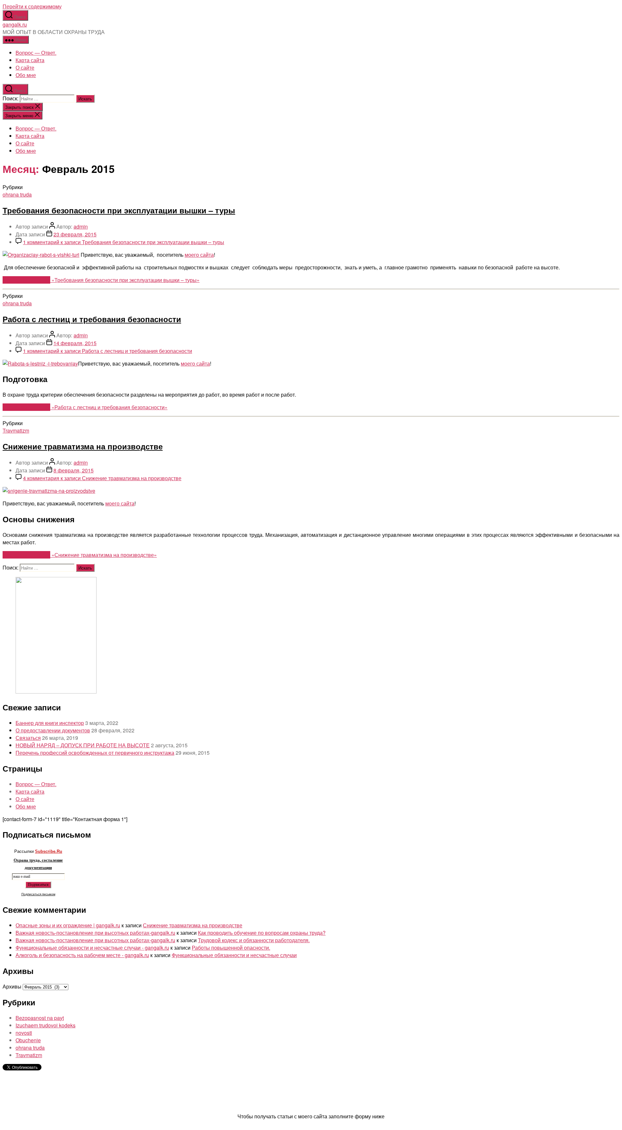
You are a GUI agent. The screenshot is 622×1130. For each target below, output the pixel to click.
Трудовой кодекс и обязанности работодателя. (254, 940)
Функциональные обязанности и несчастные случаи (234, 955)
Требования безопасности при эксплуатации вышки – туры (119, 210)
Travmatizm (16, 430)
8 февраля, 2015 (73, 470)
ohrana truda (17, 194)
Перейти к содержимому (32, 6)
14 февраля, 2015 (75, 343)
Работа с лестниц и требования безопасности (92, 318)
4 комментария (102, 478)
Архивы (12, 986)
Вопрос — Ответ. (36, 52)
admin (81, 226)
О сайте (25, 67)
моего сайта (199, 254)
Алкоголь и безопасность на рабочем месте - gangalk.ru (82, 955)
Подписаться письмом (38, 894)
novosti (24, 1032)
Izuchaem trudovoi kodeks (45, 1025)
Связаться (28, 737)
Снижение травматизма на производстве (83, 446)
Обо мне (26, 75)
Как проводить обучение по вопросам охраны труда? (262, 932)
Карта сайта (30, 60)
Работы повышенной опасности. (231, 947)
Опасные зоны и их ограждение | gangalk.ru (68, 925)
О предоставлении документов (53, 730)
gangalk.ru (15, 24)
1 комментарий (123, 242)
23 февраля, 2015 (75, 234)
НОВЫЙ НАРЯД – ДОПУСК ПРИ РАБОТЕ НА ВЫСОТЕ (83, 745)
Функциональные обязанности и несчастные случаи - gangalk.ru (92, 947)
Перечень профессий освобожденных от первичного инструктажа (95, 752)
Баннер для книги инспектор (50, 723)
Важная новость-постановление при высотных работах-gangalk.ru (95, 932)
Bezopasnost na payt (40, 1018)
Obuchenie (28, 1040)
